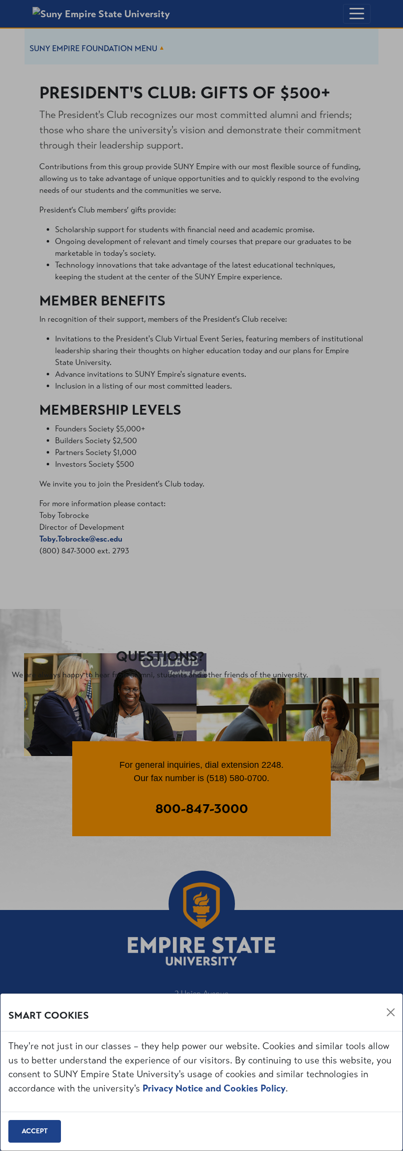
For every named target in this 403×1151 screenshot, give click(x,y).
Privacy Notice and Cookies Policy (214, 1088)
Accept (35, 1131)
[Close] (391, 1012)
